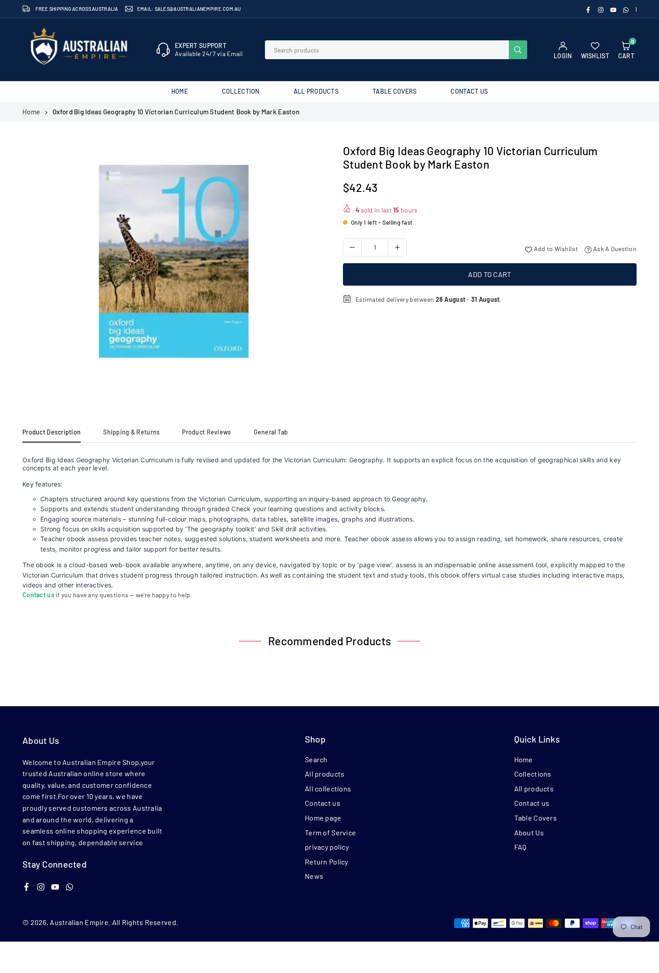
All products (324, 773)
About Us (529, 832)
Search (316, 759)
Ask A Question (614, 248)
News (314, 876)
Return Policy (326, 861)
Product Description (51, 432)
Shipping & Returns (131, 432)
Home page (323, 817)
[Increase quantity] (397, 247)
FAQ (520, 847)
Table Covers (394, 91)
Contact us (322, 803)
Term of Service (330, 832)
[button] (307, 268)
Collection (241, 91)
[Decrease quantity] (352, 247)
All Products (316, 91)
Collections (532, 773)
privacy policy (327, 847)
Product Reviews (206, 432)
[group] (172, 265)
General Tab (271, 432)
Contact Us (469, 91)
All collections (328, 788)
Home (179, 91)
